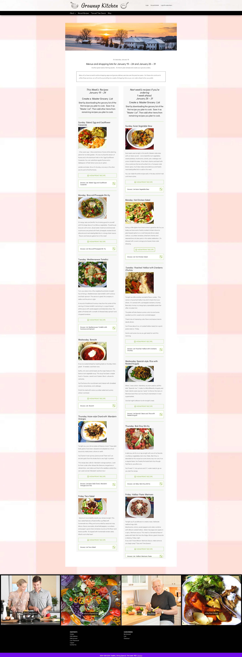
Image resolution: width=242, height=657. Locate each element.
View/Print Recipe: (144, 341)
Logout (72, 643)
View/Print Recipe (97, 175)
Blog (109, 13)
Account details (155, 5)
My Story (151, 613)
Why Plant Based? (211, 613)
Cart (125, 636)
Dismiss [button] (139, 656)
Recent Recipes (83, 13)
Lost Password (74, 640)
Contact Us (73, 645)
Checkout (126, 638)
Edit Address (73, 636)
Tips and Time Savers (98, 13)
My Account (127, 634)
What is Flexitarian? (91, 613)
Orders (72, 634)
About (72, 13)
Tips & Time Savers (30, 613)
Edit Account (73, 638)
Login (147, 5)
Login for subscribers (166, 5)
